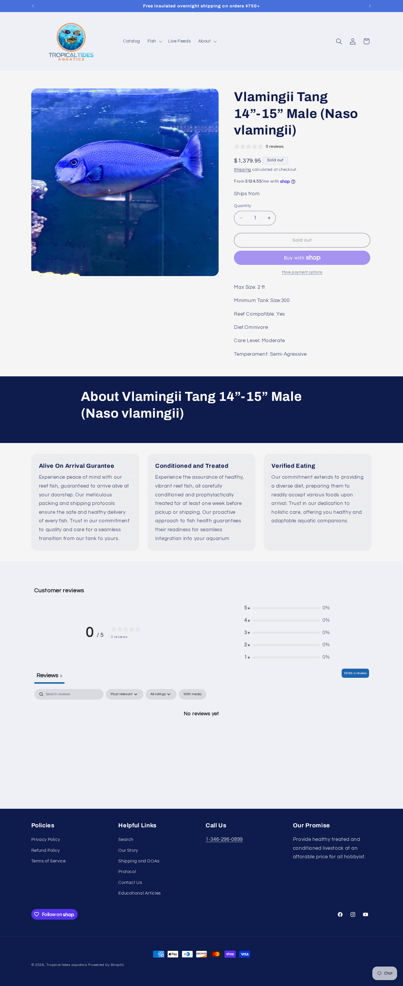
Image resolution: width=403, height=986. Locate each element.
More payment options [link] (302, 272)
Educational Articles (139, 893)
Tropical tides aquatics (66, 965)
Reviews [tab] (49, 675)
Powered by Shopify (106, 965)
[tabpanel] (201, 733)
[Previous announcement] (33, 6)
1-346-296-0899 (224, 839)
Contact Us (130, 882)
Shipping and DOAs (139, 861)
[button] (154, 41)
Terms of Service (48, 861)
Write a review (355, 673)
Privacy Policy (45, 839)
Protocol (127, 871)
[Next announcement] (369, 6)
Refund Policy (45, 850)
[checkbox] (192, 694)
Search (125, 839)
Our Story (128, 850)
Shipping (242, 170)
